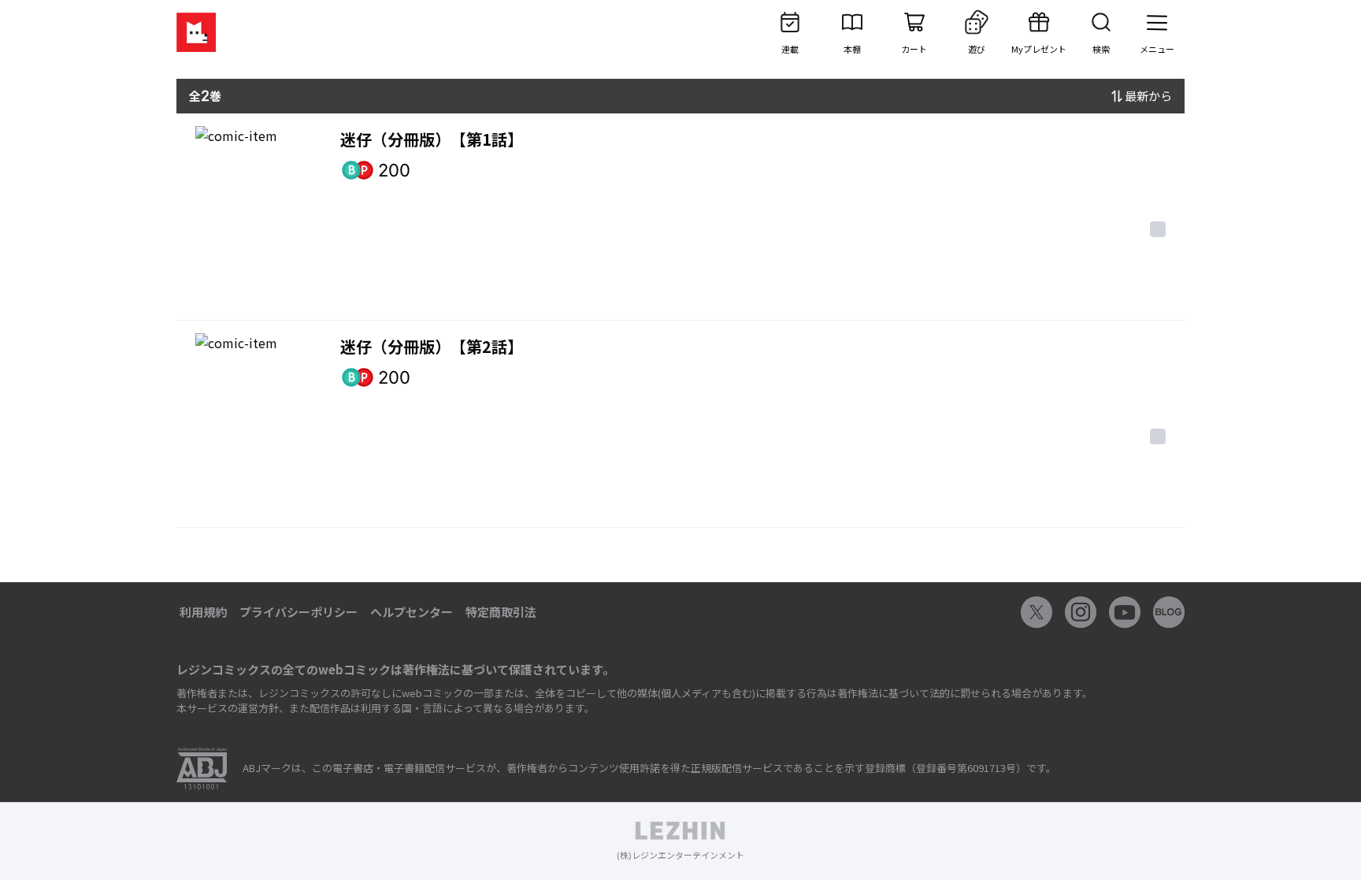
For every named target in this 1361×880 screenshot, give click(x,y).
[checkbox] (1158, 229)
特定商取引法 (500, 611)
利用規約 (203, 611)
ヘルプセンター (411, 611)
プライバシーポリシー (298, 611)
